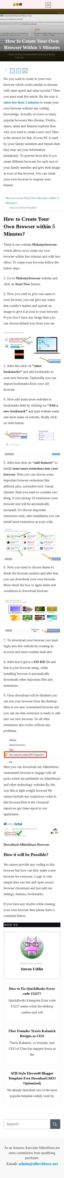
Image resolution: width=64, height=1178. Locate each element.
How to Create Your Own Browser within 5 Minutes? (32, 200)
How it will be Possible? (23, 207)
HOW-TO (11, 924)
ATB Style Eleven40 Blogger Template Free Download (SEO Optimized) (32, 1078)
